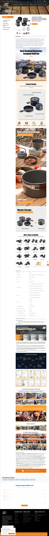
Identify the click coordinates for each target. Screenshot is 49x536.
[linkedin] (37, 1)
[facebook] (43, 534)
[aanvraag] (48, 265)
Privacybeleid (17, 522)
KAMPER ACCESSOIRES (6, 27)
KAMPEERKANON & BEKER (6, 25)
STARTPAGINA (15, 4)
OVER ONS (21, 4)
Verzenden (24, 505)
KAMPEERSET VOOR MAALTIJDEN (6, 21)
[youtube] (40, 1)
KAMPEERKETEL (5, 23)
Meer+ (24, 522)
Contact (45, 4)
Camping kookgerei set (11, 12)
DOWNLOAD (40, 4)
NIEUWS (35, 4)
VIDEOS (31, 4)
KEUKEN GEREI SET (6, 29)
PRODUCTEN (26, 4)
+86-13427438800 (37, 518)
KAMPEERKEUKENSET (6, 18)
